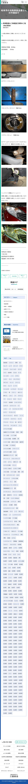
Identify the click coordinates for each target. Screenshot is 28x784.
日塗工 (17, 432)
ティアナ (19, 418)
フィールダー (6, 375)
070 (4, 498)
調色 (21, 432)
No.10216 (10, 561)
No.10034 (15, 617)
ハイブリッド (13, 501)
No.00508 (10, 647)
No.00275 (10, 703)
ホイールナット (7, 478)
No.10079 (16, 597)
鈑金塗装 (6, 304)
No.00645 (20, 617)
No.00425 (5, 650)
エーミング (10, 574)
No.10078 (5, 581)
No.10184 (5, 660)
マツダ (14, 554)
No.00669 (20, 710)
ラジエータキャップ (16, 458)
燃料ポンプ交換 (15, 442)
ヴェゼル (16, 600)
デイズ (21, 366)
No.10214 (10, 706)
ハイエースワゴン (17, 402)
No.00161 (10, 683)
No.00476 (10, 663)
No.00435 (5, 647)
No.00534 (10, 637)
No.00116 (5, 703)
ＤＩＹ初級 (6, 317)
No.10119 (15, 594)
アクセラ (5, 402)
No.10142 (18, 567)
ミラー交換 (10, 564)
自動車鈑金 (21, 541)
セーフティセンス (7, 491)
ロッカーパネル (7, 551)
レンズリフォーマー (8, 541)
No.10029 (10, 614)
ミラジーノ (14, 392)
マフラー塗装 (13, 471)
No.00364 (15, 696)
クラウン (17, 375)
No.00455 (15, 640)
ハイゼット (11, 362)
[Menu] (25, 2)
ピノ (19, 405)
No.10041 (22, 604)
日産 (15, 481)
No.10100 (5, 604)
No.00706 (11, 597)
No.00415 (20, 650)
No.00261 (5, 690)
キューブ (5, 366)
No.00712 (10, 594)
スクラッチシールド (11, 475)
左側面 (5, 567)
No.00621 (20, 624)
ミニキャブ (6, 369)
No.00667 (5, 630)
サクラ (11, 511)
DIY (18, 438)
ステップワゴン (16, 379)
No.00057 (15, 710)
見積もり (15, 614)
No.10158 (15, 624)
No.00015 (10, 713)
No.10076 (10, 604)
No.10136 (10, 633)
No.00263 (5, 706)
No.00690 (21, 600)
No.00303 (20, 676)
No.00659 (10, 630)
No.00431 (15, 670)
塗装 (9, 587)
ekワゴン (20, 422)
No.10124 (20, 633)
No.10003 (5, 617)
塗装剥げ (10, 584)
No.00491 (20, 637)
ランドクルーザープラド (17, 409)
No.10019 (5, 657)
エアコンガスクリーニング (9, 508)
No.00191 (10, 710)
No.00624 (5, 666)
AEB (15, 488)
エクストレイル (13, 405)
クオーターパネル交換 (8, 600)
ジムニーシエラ (13, 369)
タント (10, 379)
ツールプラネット (15, 534)
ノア (10, 409)
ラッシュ (11, 422)
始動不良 (21, 442)
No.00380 (10, 690)
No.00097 (5, 710)
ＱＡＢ (18, 475)
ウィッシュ (20, 389)
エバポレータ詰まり (8, 468)
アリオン (5, 392)
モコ (20, 362)
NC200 (15, 504)
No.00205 (15, 706)
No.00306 (20, 686)
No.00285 (20, 693)
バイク (5, 584)
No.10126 (9, 590)
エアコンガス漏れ (7, 465)
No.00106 (20, 706)
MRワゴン (5, 395)
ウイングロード (14, 425)
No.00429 (5, 683)
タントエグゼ (6, 389)
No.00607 (15, 633)
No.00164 (15, 703)
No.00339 (20, 673)
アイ (15, 395)
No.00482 (10, 657)
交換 (16, 455)
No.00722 (10, 627)
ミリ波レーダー (7, 531)
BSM (19, 521)
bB (9, 392)
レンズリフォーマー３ (8, 521)
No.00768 (9, 372)
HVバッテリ (21, 511)
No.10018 (10, 624)
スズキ (5, 461)
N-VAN (16, 362)
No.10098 (10, 607)
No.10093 (10, 643)
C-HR (22, 471)
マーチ (19, 372)
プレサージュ (6, 425)
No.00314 (20, 683)
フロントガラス (13, 544)
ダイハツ (14, 465)
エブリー (5, 412)
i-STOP (8, 498)
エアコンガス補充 (7, 448)
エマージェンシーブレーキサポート (11, 485)
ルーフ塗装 (6, 445)
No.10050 (15, 650)
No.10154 (16, 574)
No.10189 (15, 581)
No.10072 (20, 666)
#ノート (14, 289)
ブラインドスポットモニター (9, 524)
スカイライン (13, 418)
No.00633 (5, 633)
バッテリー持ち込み (15, 498)
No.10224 (5, 554)
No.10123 (10, 640)
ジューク (10, 385)
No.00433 (5, 673)
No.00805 (14, 438)
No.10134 (15, 577)
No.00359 (10, 660)
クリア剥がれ (12, 445)
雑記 (5, 314)
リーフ (15, 511)
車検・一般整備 (7, 306)
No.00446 (15, 666)
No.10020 (20, 584)
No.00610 (10, 670)
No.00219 (15, 700)
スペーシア (15, 366)
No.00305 (20, 670)
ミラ (4, 399)
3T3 (4, 475)
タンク (10, 673)
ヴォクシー (6, 544)
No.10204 (18, 571)
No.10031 (5, 610)
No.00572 (20, 627)
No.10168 (5, 574)
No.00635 (5, 624)
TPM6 (5, 538)
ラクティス (20, 395)
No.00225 (20, 700)
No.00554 (5, 637)
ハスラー (5, 379)
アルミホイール (7, 534)
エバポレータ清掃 (17, 468)
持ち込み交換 (6, 501)
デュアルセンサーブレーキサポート (11, 528)
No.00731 (10, 620)
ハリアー (10, 577)
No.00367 (15, 693)
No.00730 (20, 620)
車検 (19, 471)
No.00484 (20, 653)
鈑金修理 (5, 362)
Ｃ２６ (5, 564)
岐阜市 (10, 547)
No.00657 (5, 607)
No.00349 (5, 700)
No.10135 (5, 670)
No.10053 (10, 617)
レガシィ (5, 409)
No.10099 (5, 557)
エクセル (13, 538)
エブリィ (10, 461)
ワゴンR (14, 372)
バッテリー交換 (7, 442)
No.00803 (5, 680)
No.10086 (15, 643)
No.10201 (20, 577)
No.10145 (15, 627)
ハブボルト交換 (15, 478)
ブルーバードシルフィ (8, 415)
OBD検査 (15, 541)
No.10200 (19, 544)
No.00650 (20, 614)
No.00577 (5, 561)
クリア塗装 (15, 518)
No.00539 (20, 630)
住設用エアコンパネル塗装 (9, 432)
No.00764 (5, 627)
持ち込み (5, 514)
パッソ (20, 425)
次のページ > (23, 276)
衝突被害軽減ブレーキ (8, 488)
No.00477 (20, 657)
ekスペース (20, 392)
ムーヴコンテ (13, 389)
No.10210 (15, 561)
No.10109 (5, 590)
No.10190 (5, 620)
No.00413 (10, 676)
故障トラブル (7, 309)
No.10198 (20, 547)
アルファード (16, 604)
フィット (21, 415)
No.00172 (10, 700)
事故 (18, 524)
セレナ (13, 551)
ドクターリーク (16, 448)
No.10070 (15, 647)
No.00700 (15, 657)
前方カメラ (14, 531)
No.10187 (15, 620)
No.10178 (5, 571)
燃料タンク (15, 461)
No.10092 (15, 663)
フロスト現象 (6, 471)
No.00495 (5, 653)
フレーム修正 (6, 435)
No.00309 (20, 663)
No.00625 (15, 673)
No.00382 (10, 686)
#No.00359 (7, 289)
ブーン (11, 481)
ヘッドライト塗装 (7, 518)
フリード (10, 610)
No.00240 (10, 693)
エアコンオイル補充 (8, 452)
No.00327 (15, 686)
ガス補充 (11, 504)
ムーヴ (10, 366)
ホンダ (10, 554)
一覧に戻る (14, 276)
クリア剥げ (6, 597)
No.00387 (15, 653)
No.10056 (10, 581)
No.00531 (20, 643)
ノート (12, 375)
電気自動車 (6, 511)
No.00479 (20, 703)
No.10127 (18, 587)
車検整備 (5, 594)
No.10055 (5, 713)
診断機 (8, 538)
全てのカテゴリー (8, 301)
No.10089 (13, 571)
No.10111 (5, 587)
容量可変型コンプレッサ (8, 455)
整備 (9, 571)
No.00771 (13, 587)
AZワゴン (16, 415)
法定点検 (10, 402)
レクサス (15, 547)
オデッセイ (6, 382)
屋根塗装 (20, 660)
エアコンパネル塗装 (8, 428)
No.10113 (21, 597)
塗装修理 (5, 547)
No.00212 (5, 696)
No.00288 (5, 693)
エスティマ (6, 405)
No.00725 (15, 590)
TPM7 (22, 534)
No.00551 (5, 643)
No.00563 (15, 630)
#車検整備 (20, 289)
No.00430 (15, 676)
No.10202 (21, 574)
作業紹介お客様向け (5, 270)
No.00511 (20, 640)
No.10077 (20, 610)
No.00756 (10, 680)
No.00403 (20, 680)
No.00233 (20, 696)
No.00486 (10, 653)
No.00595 (5, 640)
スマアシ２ (6, 481)
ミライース (17, 382)
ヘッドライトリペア (17, 514)
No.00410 (15, 683)
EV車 (17, 508)
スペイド (19, 369)
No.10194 (21, 551)
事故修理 (15, 557)
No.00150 (10, 666)
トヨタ (9, 567)
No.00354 (5, 686)
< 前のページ (5, 276)
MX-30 (19, 501)
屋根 (4, 495)
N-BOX (17, 551)
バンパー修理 (13, 435)
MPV (19, 557)
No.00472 (15, 660)
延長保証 (20, 495)
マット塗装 (20, 531)
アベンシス (6, 422)
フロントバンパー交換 (16, 491)
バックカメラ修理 (7, 438)
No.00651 (15, 607)
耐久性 (15, 521)
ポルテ (14, 399)
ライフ (5, 372)
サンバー (19, 399)
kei (15, 422)
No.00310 (15, 690)
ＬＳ (10, 514)
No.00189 (10, 696)
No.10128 (20, 581)
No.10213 (10, 557)
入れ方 (14, 452)
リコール (15, 495)
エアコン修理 (21, 561)
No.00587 (15, 680)
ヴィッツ (11, 382)
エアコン (5, 504)
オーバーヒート (7, 458)
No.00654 (5, 614)
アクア (18, 554)
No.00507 (20, 647)
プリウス (15, 610)
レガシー (11, 395)
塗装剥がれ (9, 495)
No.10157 (15, 584)
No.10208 (21, 564)
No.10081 (5, 663)
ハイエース (9, 399)
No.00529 (15, 637)
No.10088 (20, 590)
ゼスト (5, 385)
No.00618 (5, 676)
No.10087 (20, 607)
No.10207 (16, 564)
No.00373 (20, 690)
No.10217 (14, 567)
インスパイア (6, 418)
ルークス (15, 385)
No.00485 (10, 650)
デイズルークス (12, 412)
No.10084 (5, 577)
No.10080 (20, 594)
